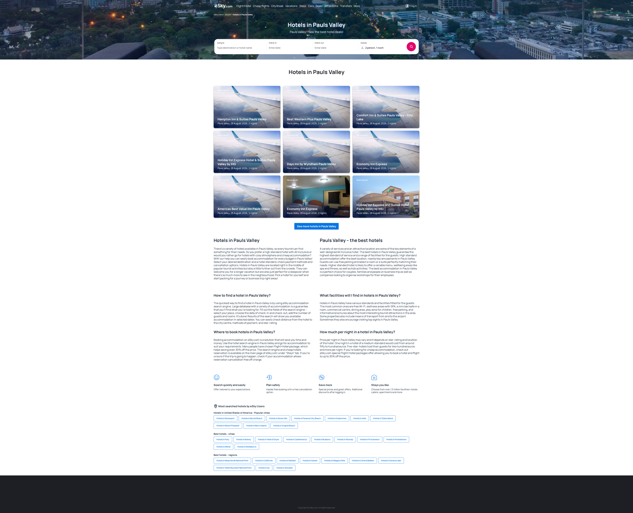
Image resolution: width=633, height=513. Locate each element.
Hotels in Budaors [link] (322, 439)
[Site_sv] (361, 485)
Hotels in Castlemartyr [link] (296, 439)
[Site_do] (341, 485)
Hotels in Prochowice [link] (369, 439)
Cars (311, 6)
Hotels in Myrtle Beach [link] (251, 418)
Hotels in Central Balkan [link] (363, 460)
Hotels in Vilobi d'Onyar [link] (268, 439)
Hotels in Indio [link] (359, 418)
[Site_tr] (281, 485)
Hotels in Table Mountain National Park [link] (234, 467)
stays (227, 14)
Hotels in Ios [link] (264, 467)
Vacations (291, 6)
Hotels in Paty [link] (222, 439)
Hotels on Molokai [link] (288, 460)
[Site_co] (331, 485)
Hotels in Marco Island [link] (256, 425)
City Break (277, 6)
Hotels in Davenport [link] (225, 418)
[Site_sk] (311, 485)
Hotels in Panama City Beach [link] (307, 418)
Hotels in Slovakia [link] (284, 467)
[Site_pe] (272, 485)
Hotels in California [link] (264, 460)
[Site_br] (232, 485)
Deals (319, 6)
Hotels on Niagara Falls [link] (334, 460)
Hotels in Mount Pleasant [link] (227, 425)
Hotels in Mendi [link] (223, 446)
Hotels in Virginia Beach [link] (284, 425)
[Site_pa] (351, 485)
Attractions (331, 6)
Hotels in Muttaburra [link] (246, 446)
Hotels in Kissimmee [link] (337, 418)
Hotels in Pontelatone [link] (396, 439)
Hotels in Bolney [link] (243, 439)
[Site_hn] (390, 485)
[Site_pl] (262, 485)
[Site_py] (400, 485)
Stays (302, 6)
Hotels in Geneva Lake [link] (391, 460)
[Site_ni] (370, 485)
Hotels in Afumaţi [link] (345, 439)
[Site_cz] (291, 485)
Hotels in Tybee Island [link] (383, 418)
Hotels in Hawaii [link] (310, 460)
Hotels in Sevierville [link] (278, 418)
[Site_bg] (252, 485)
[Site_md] (301, 485)
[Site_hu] (321, 485)
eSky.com (218, 14)
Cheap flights (261, 6)
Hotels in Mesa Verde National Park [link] (232, 460)
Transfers (346, 6)
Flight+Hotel (243, 6)
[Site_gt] (380, 485)
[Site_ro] (242, 485)
